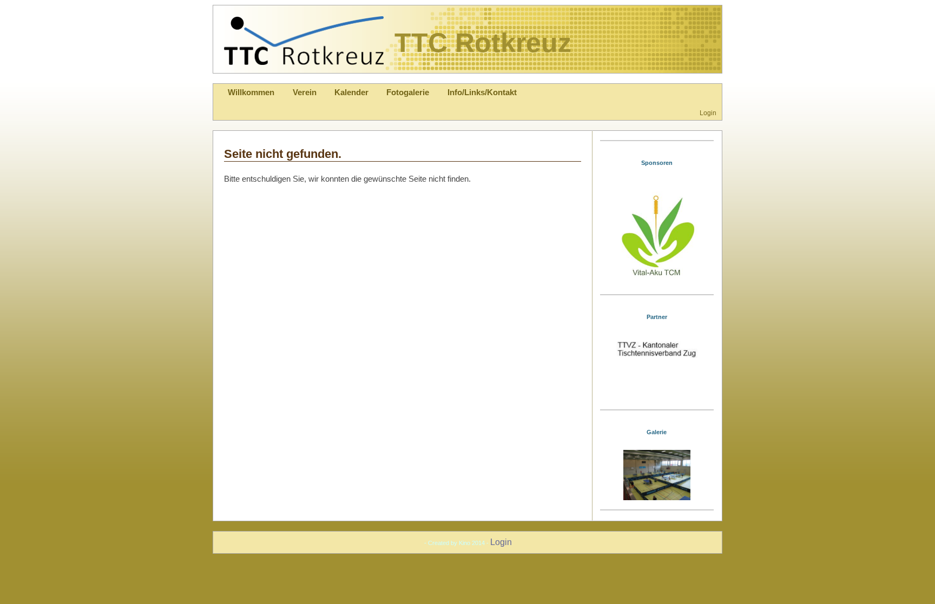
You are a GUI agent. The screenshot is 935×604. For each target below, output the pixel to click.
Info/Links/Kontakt (482, 92)
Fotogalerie (407, 92)
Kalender (351, 92)
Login (708, 112)
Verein (305, 92)
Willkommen (251, 92)
